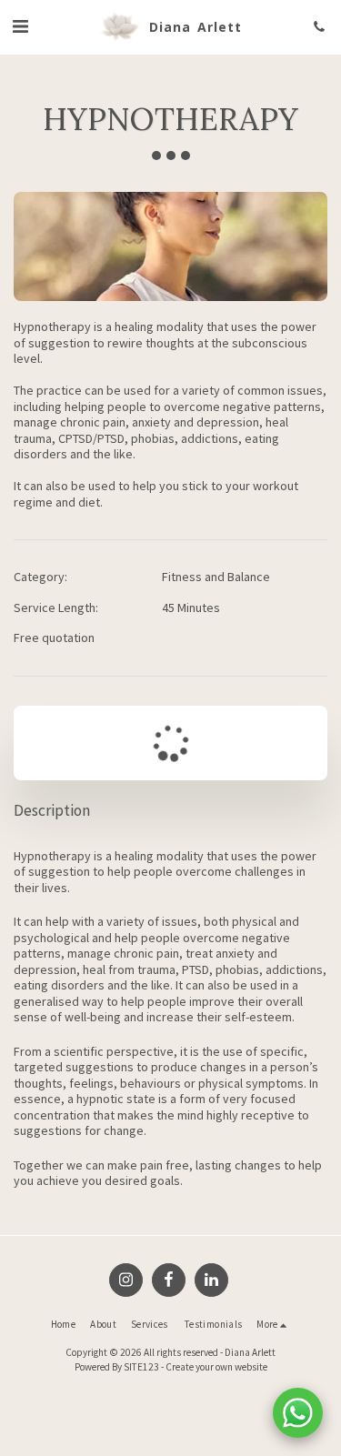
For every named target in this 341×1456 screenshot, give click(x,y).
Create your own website (216, 1367)
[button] (20, 26)
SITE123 (141, 1367)
